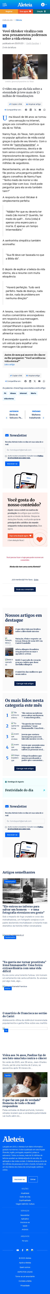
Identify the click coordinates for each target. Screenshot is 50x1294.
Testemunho (10, 881)
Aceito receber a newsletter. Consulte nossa (25, 457)
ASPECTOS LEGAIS (25, 1272)
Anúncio (25, 1229)
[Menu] (9, 4)
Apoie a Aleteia (25, 1263)
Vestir (25, 1226)
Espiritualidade (25, 1200)
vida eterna (9, 398)
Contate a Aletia (25, 1281)
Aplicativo (25, 1219)
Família (8, 1075)
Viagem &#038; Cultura (25, 1204)
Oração (40, 11)
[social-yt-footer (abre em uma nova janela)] (18, 1250)
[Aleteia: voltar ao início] (25, 4)
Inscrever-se (12, 463)
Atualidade (25, 1193)
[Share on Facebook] (26, 110)
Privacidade (25, 1285)
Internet (23, 393)
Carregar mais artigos (25, 683)
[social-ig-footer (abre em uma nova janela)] (32, 1250)
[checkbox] (6, 456)
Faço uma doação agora (18, 535)
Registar (9, 11)
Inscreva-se (25, 1222)
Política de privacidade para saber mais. (25, 457)
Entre (36, 580)
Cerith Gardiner (32, 43)
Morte (33, 393)
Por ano (25, 1241)
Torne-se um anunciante (25, 1276)
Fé (5, 393)
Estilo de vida (8, 20)
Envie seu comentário (25, 589)
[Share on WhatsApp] (44, 110)
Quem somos (25, 1267)
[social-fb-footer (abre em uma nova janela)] (22, 1250)
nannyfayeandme (25, 145)
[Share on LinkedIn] (31, 110)
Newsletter (25, 1215)
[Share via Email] (40, 110)
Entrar (33, 1179)
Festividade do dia (19, 790)
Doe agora (24, 11)
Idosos (13, 393)
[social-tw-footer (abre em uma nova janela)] (27, 1250)
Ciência (19, 20)
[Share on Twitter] (35, 110)
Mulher (8, 988)
